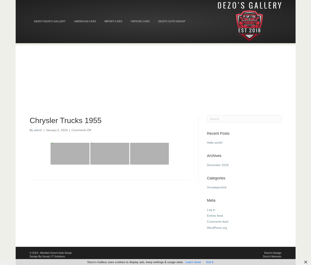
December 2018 (217, 165)
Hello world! (215, 142)
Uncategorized (216, 187)
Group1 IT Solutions (53, 256)
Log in (211, 209)
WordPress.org (217, 227)
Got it (209, 262)
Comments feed (217, 221)
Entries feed (215, 215)
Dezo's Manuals (272, 256)
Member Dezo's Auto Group (56, 252)
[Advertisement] (155, 75)
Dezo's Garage (272, 252)
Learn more (193, 262)
